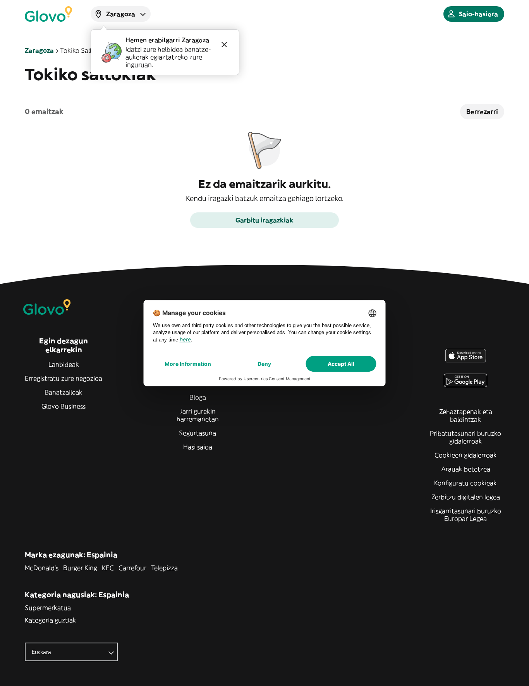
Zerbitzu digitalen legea (465, 497)
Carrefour (132, 568)
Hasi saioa (197, 447)
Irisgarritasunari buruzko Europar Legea (465, 514)
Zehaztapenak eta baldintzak (465, 415)
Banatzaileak (63, 392)
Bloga (197, 397)
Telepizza (164, 568)
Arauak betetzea (465, 469)
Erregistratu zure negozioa (63, 378)
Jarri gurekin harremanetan (198, 415)
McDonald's (41, 568)
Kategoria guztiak (50, 620)
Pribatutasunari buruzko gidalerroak (465, 437)
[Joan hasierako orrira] (48, 14)
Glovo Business (63, 406)
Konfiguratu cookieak (465, 483)
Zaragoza (39, 50)
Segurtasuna (197, 433)
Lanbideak (63, 364)
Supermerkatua (48, 608)
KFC (108, 568)
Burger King (80, 568)
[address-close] (224, 44)
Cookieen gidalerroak (466, 455)
